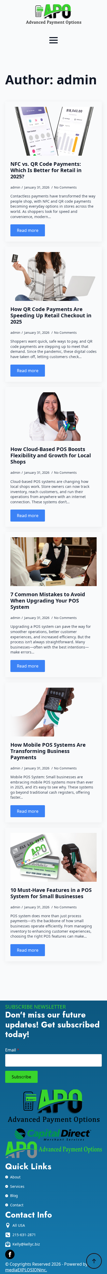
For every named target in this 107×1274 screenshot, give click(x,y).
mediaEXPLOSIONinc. (26, 1270)
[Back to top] (94, 1261)
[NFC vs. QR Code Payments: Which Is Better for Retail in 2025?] (53, 131)
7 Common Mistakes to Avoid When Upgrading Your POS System (47, 600)
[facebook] (10, 1254)
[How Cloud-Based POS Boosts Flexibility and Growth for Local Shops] (53, 416)
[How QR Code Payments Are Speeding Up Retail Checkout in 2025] (53, 276)
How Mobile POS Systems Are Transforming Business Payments (48, 751)
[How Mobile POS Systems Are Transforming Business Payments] (53, 712)
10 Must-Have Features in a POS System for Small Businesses (51, 893)
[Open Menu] (53, 40)
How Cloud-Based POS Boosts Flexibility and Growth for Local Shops (50, 455)
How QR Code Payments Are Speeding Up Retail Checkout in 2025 (50, 315)
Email (12, 1050)
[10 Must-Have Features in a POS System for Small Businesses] (53, 857)
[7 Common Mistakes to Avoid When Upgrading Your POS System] (53, 561)
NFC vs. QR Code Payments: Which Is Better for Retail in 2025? (46, 170)
